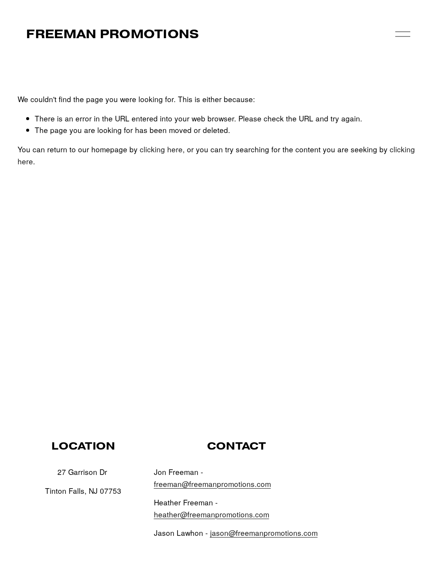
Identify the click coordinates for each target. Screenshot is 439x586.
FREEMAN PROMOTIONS (112, 34)
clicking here (161, 149)
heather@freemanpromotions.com (211, 514)
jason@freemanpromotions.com (264, 532)
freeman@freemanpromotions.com (212, 483)
